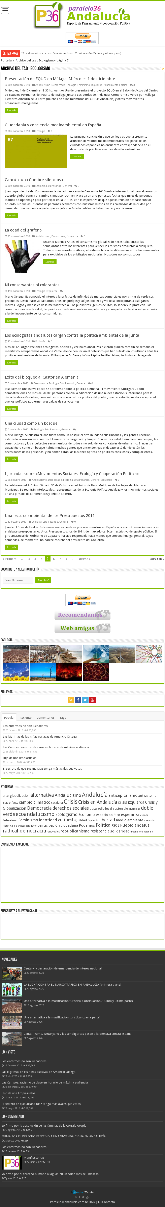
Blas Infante (10, 802)
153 (47, 1162)
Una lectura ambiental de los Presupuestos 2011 (50, 515)
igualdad (80, 820)
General (67, 185)
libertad (107, 819)
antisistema (147, 796)
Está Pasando (54, 185)
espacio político (108, 815)
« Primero (9, 559)
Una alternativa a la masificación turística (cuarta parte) (62, 1017)
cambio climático (34, 802)
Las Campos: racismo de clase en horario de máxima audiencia (46, 747)
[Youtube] (92, 700)
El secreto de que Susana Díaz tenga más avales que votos (42, 768)
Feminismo (83, 84)
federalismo (10, 820)
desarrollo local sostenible (109, 809)
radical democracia (24, 831)
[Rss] (71, 700)
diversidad (134, 808)
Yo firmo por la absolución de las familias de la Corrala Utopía (44, 1125)
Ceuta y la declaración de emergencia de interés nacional (63, 968)
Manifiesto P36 (34, 1157)
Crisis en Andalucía (97, 802)
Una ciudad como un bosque (31, 423)
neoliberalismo (28, 825)
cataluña (57, 802)
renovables (53, 831)
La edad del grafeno (23, 230)
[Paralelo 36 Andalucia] (82, 15)
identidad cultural (56, 820)
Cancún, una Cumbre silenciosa (34, 179)
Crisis (70, 801)
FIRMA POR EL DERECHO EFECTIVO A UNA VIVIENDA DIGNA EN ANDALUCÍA (54, 1136)
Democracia (58, 84)
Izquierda (96, 84)
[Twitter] (85, 700)
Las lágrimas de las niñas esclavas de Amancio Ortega (40, 736)
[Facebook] (78, 700)
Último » (85, 559)
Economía (86, 814)
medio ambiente (129, 820)
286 (26, 1140)
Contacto (108, 1202)
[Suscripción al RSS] (163, 69)
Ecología (71, 84)
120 (24, 1178)
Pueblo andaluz (135, 825)
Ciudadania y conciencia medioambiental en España (53, 124)
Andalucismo (42, 84)
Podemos (87, 825)
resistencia (99, 831)
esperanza (130, 814)
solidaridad (120, 831)
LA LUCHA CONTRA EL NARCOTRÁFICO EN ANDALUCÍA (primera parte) (72, 984)
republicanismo (75, 831)
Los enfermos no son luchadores (25, 726)
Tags (63, 717)
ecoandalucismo (35, 814)
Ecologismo (66, 814)
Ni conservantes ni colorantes (32, 284)
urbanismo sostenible (141, 831)
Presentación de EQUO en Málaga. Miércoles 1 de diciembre (60, 78)
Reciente (26, 717)
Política (103, 825)
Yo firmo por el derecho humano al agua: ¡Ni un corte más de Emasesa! (50, 1174)
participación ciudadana (57, 825)
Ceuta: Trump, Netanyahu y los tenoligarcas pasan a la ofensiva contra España (77, 1034)
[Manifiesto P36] (12, 1163)
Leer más (11, 110)
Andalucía (95, 794)
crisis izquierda (131, 802)
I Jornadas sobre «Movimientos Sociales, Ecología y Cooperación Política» (72, 473)
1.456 (29, 1130)
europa (144, 815)
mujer (17, 826)
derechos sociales (71, 808)
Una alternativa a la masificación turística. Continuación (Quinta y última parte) (71, 53)
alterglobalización (16, 796)
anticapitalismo (122, 795)
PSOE (115, 825)
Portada (6, 60)
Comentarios (46, 717)
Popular (9, 717)
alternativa (42, 795)
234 (28, 1151)
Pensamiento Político (116, 84)
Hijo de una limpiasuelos (19, 758)
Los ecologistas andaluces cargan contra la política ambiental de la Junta (72, 335)
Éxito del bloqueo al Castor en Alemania (42, 377)
